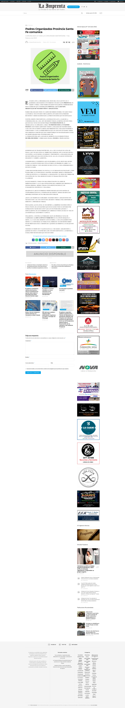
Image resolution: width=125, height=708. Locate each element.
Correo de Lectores (80, 680)
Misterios (94, 661)
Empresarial (87, 672)
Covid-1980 (80, 682)
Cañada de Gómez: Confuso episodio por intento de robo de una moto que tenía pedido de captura (62, 667)
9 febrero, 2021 (46, 42)
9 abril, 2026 (62, 328)
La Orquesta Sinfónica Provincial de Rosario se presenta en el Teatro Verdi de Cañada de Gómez (62, 662)
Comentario (28, 340)
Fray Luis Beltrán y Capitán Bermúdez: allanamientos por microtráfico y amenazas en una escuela (62, 657)
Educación (80, 697)
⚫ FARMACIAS (100, 1)
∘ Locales (12, 1)
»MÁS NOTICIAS (4, 1)
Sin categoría (94, 688)
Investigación (87, 688)
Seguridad (94, 684)
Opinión (94, 665)
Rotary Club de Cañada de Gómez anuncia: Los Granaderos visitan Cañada (32, 314)
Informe (87, 684)
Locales (87, 695)
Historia (87, 681)
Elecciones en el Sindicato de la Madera (87, 669)
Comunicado (30, 25)
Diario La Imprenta (34, 705)
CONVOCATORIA (81, 675)
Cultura (80, 684)
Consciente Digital (94, 705)
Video (94, 694)
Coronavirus (80, 677)
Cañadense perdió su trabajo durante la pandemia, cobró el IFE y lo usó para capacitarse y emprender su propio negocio (85, 569)
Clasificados (80, 672)
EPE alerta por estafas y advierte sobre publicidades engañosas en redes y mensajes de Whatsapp (49, 315)
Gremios (87, 679)
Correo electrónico (30, 363)
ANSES (80, 658)
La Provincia (87, 693)
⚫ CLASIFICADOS (112, 1)
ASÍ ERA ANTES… (80, 661)
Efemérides (87, 655)
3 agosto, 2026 (28, 297)
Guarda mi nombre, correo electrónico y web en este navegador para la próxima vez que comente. (48, 368)
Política (94, 675)
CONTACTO (121, 1)
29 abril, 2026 (62, 291)
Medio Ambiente (87, 697)
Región (94, 680)
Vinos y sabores (94, 696)
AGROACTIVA (80, 656)
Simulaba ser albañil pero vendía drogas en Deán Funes (92, 625)
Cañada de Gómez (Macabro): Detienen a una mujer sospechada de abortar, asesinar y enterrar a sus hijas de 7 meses (90, 592)
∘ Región (18, 1)
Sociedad (94, 690)
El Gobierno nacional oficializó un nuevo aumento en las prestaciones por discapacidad (48, 291)
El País (87, 656)
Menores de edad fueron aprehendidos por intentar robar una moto (92, 632)
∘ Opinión (23, 1)
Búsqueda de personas (80, 664)
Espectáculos (87, 675)
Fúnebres (87, 677)
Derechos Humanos (80, 692)
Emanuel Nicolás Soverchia (35, 42)
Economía (80, 694)
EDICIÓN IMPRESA (74, 6)
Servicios (94, 686)
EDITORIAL (80, 695)
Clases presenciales (32, 243)
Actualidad (80, 655)
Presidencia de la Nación (94, 678)
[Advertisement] (62, 20)
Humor (87, 682)
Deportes (80, 687)
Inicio (26, 25)
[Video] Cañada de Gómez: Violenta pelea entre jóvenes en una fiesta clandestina (90, 578)
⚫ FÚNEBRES (105, 1)
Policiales (94, 673)
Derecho (80, 689)
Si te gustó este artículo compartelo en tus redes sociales (49, 236)
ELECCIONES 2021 (87, 659)
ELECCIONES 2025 (87, 665)
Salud (94, 682)
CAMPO (80, 666)
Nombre (27, 357)
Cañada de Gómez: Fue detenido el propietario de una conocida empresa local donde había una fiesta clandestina (90, 599)
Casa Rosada (80, 670)
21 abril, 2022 (89, 620)
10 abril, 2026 (45, 319)
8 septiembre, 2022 (90, 635)
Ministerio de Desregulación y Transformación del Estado (94, 657)
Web (52, 362)
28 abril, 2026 (28, 316)
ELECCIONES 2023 (87, 662)
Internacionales (87, 686)
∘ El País (29, 1)
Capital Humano (80, 668)
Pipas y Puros (94, 671)
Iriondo (87, 689)
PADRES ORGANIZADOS (43, 243)
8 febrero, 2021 (89, 627)
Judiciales (87, 691)
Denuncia (80, 685)
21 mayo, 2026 (45, 296)
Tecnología (94, 692)
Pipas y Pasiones (94, 668)
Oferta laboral (94, 663)
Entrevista (87, 673)
